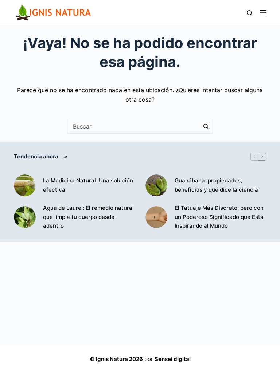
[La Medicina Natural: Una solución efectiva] (25, 185)
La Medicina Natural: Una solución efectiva (88, 185)
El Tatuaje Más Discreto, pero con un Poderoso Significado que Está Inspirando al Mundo (219, 216)
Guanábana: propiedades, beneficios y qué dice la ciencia (216, 185)
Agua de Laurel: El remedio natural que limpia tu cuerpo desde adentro (88, 216)
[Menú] (263, 12)
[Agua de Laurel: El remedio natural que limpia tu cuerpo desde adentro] (25, 217)
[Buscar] (249, 13)
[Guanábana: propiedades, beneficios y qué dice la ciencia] (156, 185)
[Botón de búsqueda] (206, 126)
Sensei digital (173, 359)
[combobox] (133, 126)
